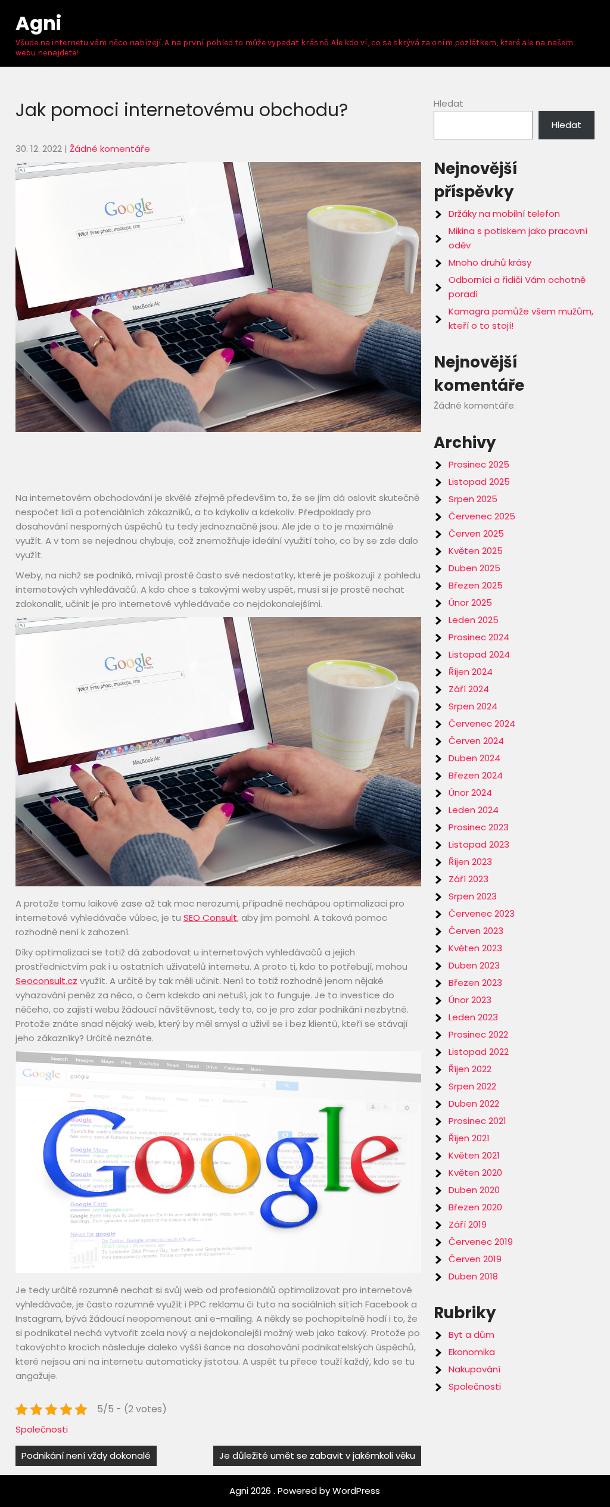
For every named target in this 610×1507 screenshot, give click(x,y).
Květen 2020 (475, 1172)
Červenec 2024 (482, 723)
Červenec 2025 (482, 516)
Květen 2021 (474, 1155)
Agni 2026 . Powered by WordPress (304, 1490)
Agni (38, 23)
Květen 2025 (476, 550)
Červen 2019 (475, 1259)
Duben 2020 (474, 1190)
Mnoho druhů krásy (490, 262)
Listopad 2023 (479, 844)
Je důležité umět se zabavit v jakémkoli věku (317, 1455)
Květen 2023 (475, 948)
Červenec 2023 (482, 913)
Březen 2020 (475, 1207)
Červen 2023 (476, 930)
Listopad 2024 (479, 654)
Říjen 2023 (470, 861)
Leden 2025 (474, 620)
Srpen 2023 (473, 896)
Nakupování (474, 1369)
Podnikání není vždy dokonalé (86, 1455)
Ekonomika (472, 1352)
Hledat (448, 103)
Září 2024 (469, 689)
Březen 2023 (475, 982)
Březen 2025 (476, 585)
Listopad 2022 (479, 1051)
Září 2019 (468, 1224)
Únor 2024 (470, 792)
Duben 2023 (474, 965)
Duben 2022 (474, 1103)
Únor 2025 (470, 602)
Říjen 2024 (471, 671)
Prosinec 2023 (479, 827)
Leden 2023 (473, 1017)
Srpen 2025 (473, 499)
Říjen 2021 (469, 1138)
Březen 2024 (476, 775)
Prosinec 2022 (478, 1034)
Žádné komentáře (110, 148)
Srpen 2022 (472, 1086)
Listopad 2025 (479, 481)
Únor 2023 (470, 1000)
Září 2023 (468, 879)
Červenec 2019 (481, 1241)
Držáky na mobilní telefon (504, 213)
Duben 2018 (473, 1276)
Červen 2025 (476, 533)
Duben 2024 (474, 758)
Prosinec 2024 (479, 637)
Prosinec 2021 (477, 1120)
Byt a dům (471, 1334)
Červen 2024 (476, 740)
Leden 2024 (474, 810)
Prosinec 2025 (479, 464)
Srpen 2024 (473, 706)
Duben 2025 (474, 568)
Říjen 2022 (470, 1069)
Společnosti (41, 1429)
